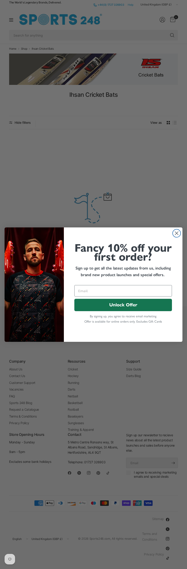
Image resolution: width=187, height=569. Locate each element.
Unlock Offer (123, 305)
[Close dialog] (177, 233)
